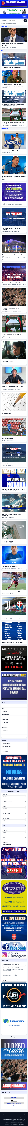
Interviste (4, 711)
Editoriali (4, 708)
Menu (24, 16)
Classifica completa (6, 844)
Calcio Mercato (5, 714)
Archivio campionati (6, 746)
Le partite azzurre (6, 743)
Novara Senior (5, 725)
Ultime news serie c (20, 1114)
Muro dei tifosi (11, 1117)
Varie (3, 735)
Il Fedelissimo (5, 722)
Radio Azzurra (5, 719)
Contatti (18, 1117)
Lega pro (11, 1114)
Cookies (6, 1114)
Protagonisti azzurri (6, 749)
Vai (25, 20)
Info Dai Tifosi (5, 730)
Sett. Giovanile (5, 717)
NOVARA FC (4, 706)
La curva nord (5, 751)
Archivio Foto (5, 727)
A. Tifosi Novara (5, 733)
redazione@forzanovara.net (18, 1124)
